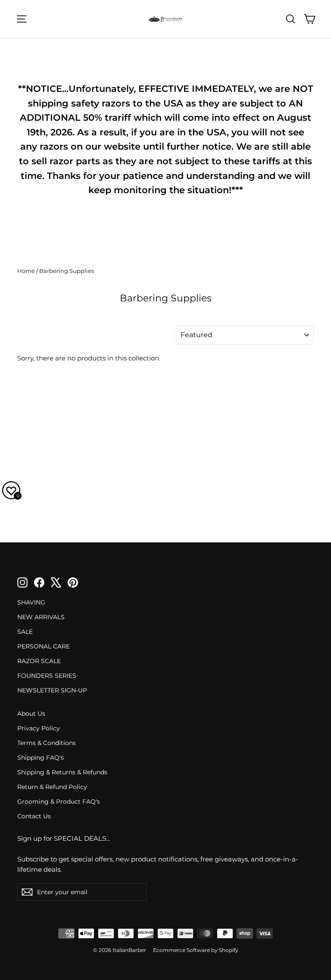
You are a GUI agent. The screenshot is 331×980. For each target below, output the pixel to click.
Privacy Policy (38, 728)
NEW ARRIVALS (41, 617)
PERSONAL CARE (43, 646)
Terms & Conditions (46, 743)
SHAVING (31, 602)
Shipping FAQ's (40, 757)
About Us (31, 713)
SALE (25, 632)
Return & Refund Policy (52, 787)
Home (26, 270)
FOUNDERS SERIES (46, 675)
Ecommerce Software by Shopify (195, 950)
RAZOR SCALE (39, 661)
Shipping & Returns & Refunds (62, 772)
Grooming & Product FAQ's (58, 801)
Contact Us (34, 816)
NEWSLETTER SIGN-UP (52, 690)
